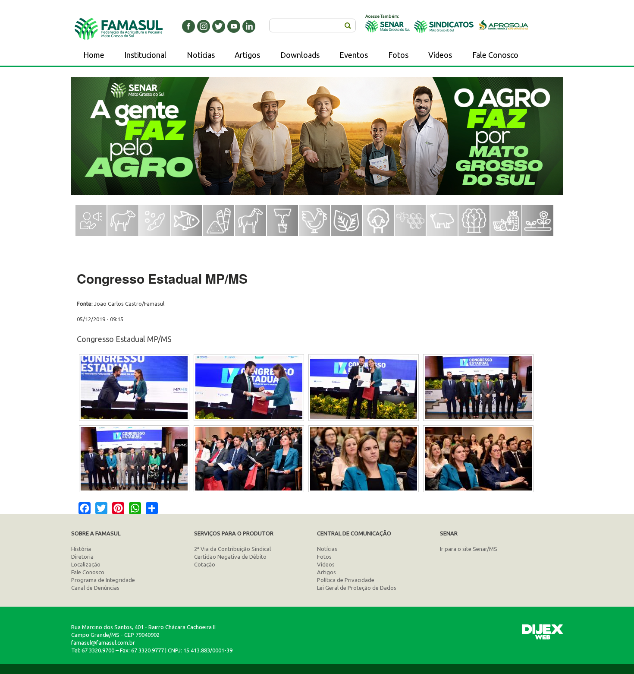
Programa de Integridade (103, 580)
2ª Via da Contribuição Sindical (232, 549)
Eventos (353, 55)
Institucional (145, 55)
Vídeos (440, 55)
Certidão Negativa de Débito (230, 557)
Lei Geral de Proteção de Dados (356, 588)
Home (93, 55)
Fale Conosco (495, 55)
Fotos (398, 55)
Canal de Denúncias (95, 588)
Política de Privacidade (345, 580)
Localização (85, 564)
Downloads (300, 55)
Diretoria (82, 557)
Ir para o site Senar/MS (468, 549)
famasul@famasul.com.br (103, 642)
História (81, 549)
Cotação (204, 564)
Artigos (247, 55)
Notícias (201, 55)
